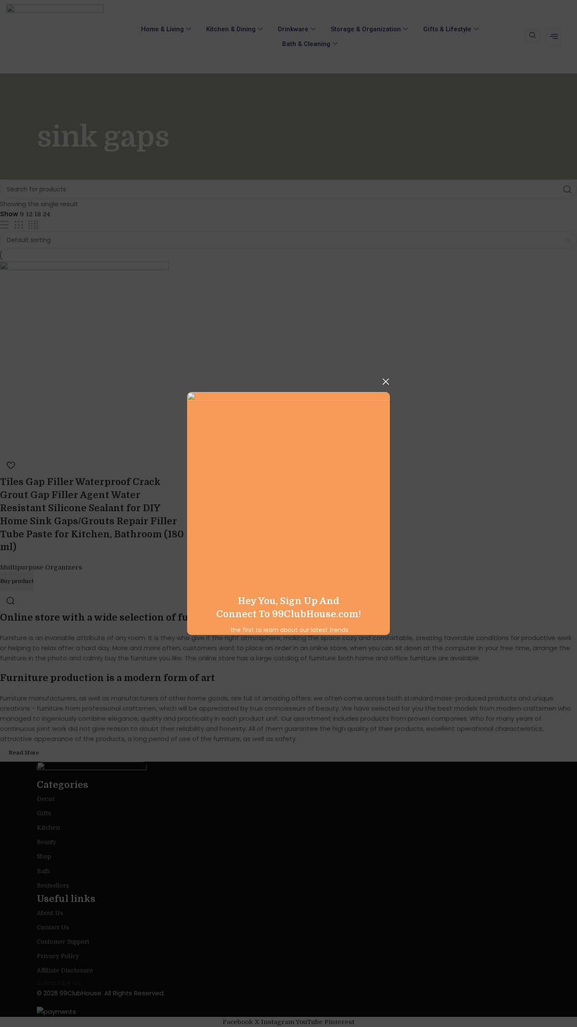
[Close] (385, 381)
